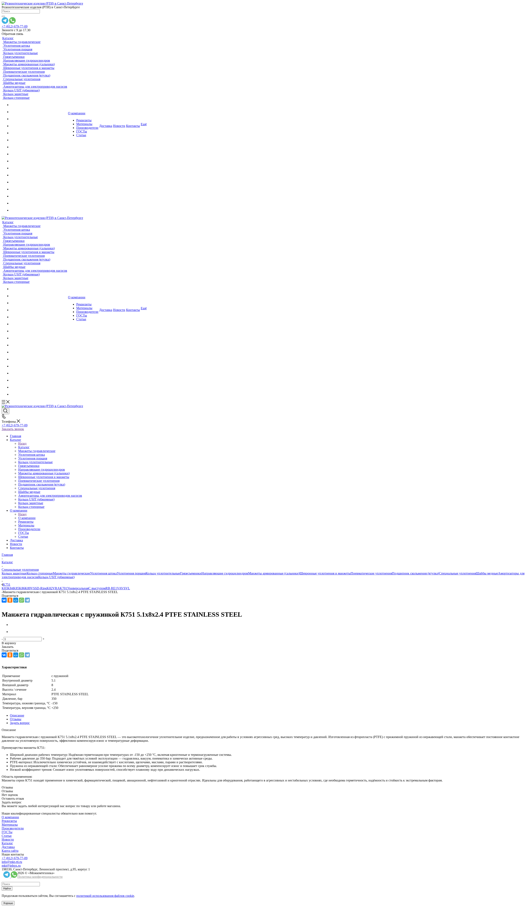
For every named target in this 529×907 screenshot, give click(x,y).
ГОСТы (7, 832)
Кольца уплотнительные (163, 573)
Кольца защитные (14, 573)
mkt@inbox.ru (11, 865)
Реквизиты (9, 821)
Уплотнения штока (103, 573)
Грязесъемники (190, 573)
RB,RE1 (111, 588)
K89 (28, 588)
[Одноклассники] (9, 600)
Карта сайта (10, 850)
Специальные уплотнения (457, 573)
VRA (56, 588)
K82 (49, 588)
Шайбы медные (487, 573)
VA (119, 588)
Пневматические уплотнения (371, 573)
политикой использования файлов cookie (105, 895)
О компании (27, 518)
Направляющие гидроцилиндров (224, 573)
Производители (13, 828)
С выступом (97, 588)
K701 (63, 588)
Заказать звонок (13, 429)
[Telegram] (27, 600)
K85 (16, 588)
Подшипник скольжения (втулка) (415, 573)
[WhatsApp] (21, 600)
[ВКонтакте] (4, 600)
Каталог (24, 447)
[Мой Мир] (15, 600)
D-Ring (42, 588)
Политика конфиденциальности (40, 876)
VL (127, 588)
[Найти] (3, 16)
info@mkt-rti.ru (12, 862)
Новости (8, 839)
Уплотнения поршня (131, 573)
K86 (22, 588)
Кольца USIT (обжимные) (56, 577)
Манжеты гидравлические (71, 573)
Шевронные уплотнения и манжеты (325, 573)
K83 (4, 588)
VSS (34, 588)
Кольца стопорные (40, 573)
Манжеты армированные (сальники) (274, 573)
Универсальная (77, 588)
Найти (7, 888)
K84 (10, 588)
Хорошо (8, 903)
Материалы (10, 824)
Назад (22, 443)
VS (123, 588)
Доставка (8, 847)
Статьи (7, 836)
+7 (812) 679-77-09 (14, 26)
